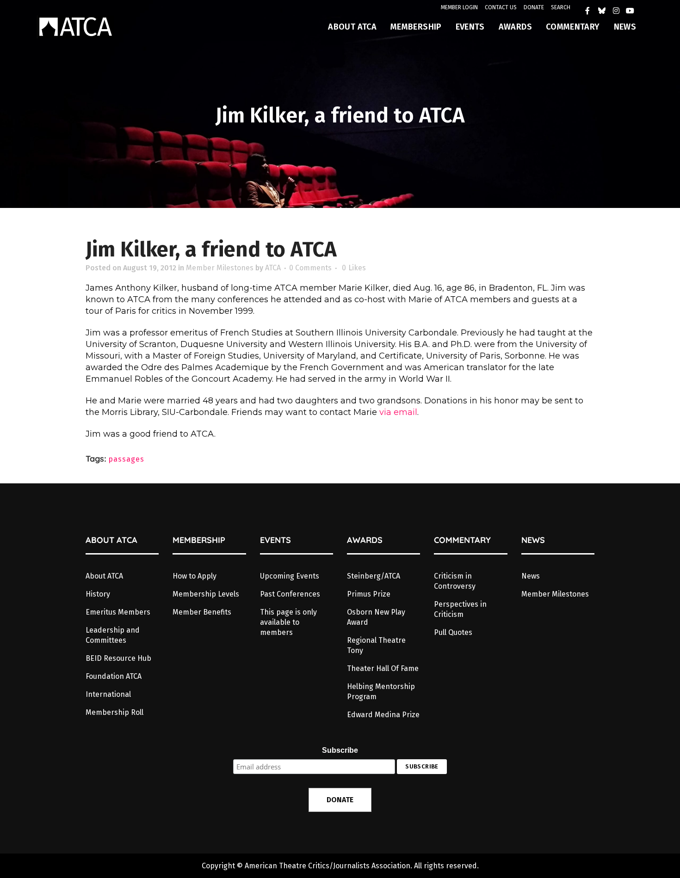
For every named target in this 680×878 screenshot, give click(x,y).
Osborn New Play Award (376, 617)
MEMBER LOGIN (459, 7)
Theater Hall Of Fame (383, 668)
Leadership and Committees (113, 635)
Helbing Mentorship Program (381, 691)
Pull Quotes (453, 632)
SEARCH (560, 7)
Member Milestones (219, 267)
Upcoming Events (289, 576)
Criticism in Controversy (455, 581)
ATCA (273, 267)
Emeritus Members (118, 612)
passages (126, 459)
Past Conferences (290, 594)
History (98, 594)
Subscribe (340, 750)
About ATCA (104, 576)
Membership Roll (114, 712)
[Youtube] (630, 11)
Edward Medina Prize (383, 714)
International (108, 694)
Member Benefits (202, 612)
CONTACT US (501, 7)
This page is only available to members (288, 622)
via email (398, 412)
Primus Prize (368, 594)
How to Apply (194, 576)
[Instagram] (616, 11)
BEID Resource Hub (118, 658)
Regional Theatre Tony (376, 645)
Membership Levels (206, 594)
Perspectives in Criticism (460, 609)
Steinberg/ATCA (373, 576)
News (530, 576)
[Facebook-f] (588, 11)
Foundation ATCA (114, 676)
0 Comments (310, 267)
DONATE (534, 7)
